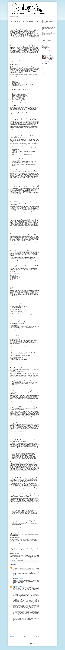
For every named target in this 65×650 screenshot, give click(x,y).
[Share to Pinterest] (22, 560)
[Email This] (18, 560)
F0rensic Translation (44, 67)
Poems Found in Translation (13, 16)
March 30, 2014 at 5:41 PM (20, 567)
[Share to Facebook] (21, 560)
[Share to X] (20, 560)
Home (25, 636)
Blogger (34, 643)
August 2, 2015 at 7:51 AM (20, 586)
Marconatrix (14, 586)
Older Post (37, 636)
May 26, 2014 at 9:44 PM (19, 578)
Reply (13, 575)
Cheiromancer (15, 567)
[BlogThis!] (19, 560)
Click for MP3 (19, 87)
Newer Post (12, 636)
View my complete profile (45, 61)
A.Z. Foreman (15, 560)
